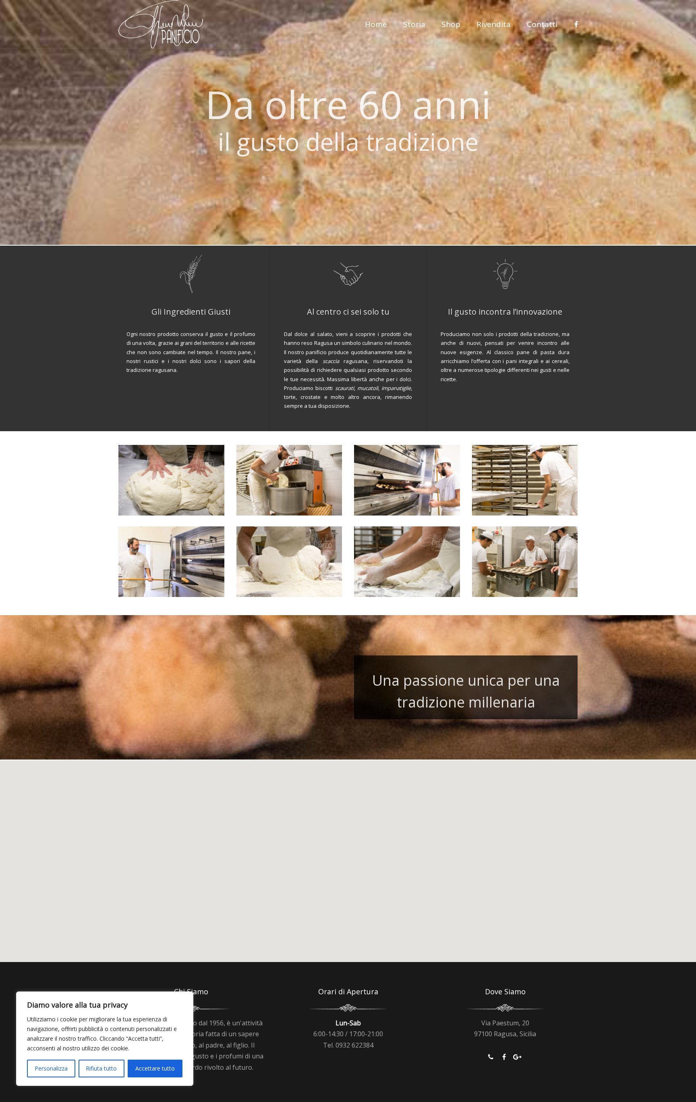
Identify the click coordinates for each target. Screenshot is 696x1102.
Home (376, 24)
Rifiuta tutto (101, 1068)
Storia (414, 24)
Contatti (542, 24)
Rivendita (493, 24)
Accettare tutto (155, 1068)
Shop (450, 24)
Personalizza (51, 1068)
